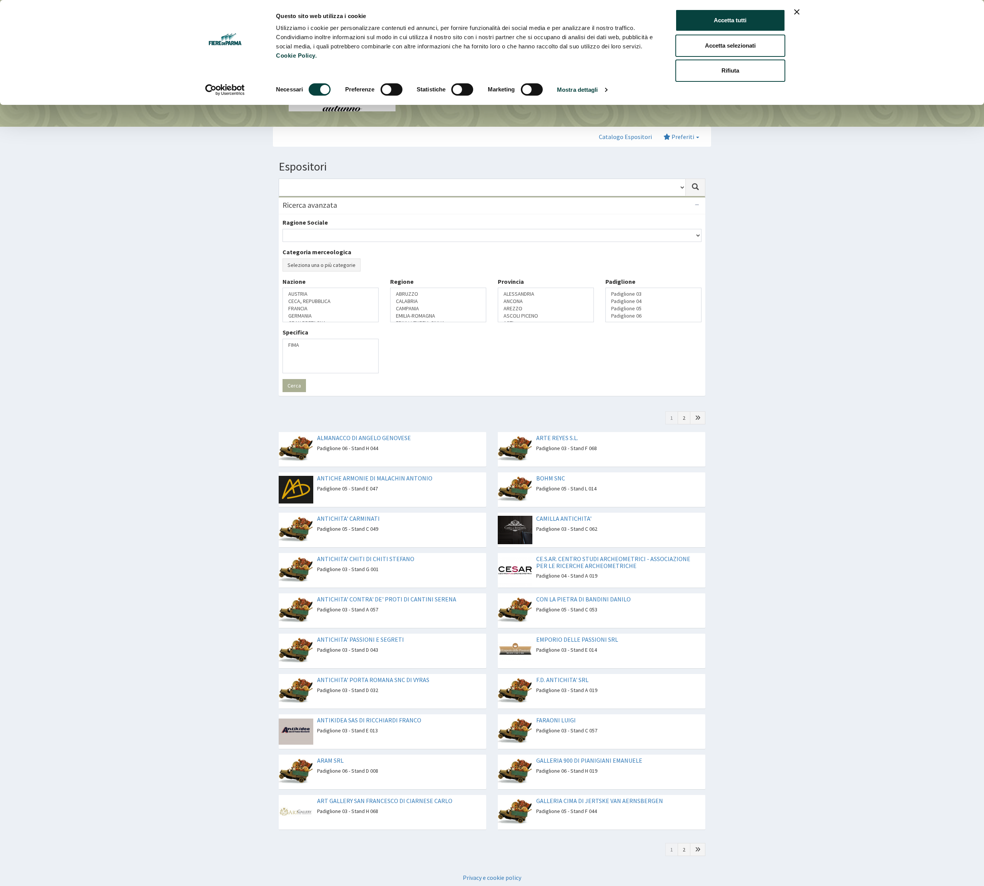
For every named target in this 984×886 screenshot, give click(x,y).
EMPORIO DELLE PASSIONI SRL (577, 625)
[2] (697, 403)
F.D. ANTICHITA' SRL (562, 665)
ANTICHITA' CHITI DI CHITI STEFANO (365, 544)
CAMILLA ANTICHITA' (564, 504)
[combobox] (482, 187)
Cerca (294, 371)
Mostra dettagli (577, 89)
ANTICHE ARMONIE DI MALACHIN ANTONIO (374, 463)
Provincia (511, 308)
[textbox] (287, 321)
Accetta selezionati (730, 45)
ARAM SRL (330, 746)
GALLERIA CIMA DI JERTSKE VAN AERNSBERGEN (599, 786)
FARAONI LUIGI (556, 705)
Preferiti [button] (682, 137)
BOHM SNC (550, 463)
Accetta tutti (730, 20)
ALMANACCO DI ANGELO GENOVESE (364, 423)
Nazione (294, 308)
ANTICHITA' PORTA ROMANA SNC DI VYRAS (373, 665)
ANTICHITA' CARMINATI (348, 504)
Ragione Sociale (305, 222)
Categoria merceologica (317, 252)
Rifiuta (730, 70)
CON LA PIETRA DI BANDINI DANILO (583, 584)
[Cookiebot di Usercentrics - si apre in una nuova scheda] (225, 90)
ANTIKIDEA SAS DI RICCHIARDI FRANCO (369, 705)
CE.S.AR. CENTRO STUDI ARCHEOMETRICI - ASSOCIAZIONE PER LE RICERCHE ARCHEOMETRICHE (613, 547)
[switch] (391, 89)
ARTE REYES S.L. (557, 423)
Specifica (295, 339)
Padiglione (620, 308)
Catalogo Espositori (625, 137)
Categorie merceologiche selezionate (336, 279)
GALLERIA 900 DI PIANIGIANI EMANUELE (589, 746)
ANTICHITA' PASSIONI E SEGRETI (360, 625)
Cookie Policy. (296, 55)
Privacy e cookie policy (492, 863)
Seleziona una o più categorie (322, 265)
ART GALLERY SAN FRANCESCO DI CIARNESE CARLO (384, 786)
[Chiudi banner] (797, 12)
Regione (402, 308)
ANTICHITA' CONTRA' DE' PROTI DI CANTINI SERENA (386, 584)
